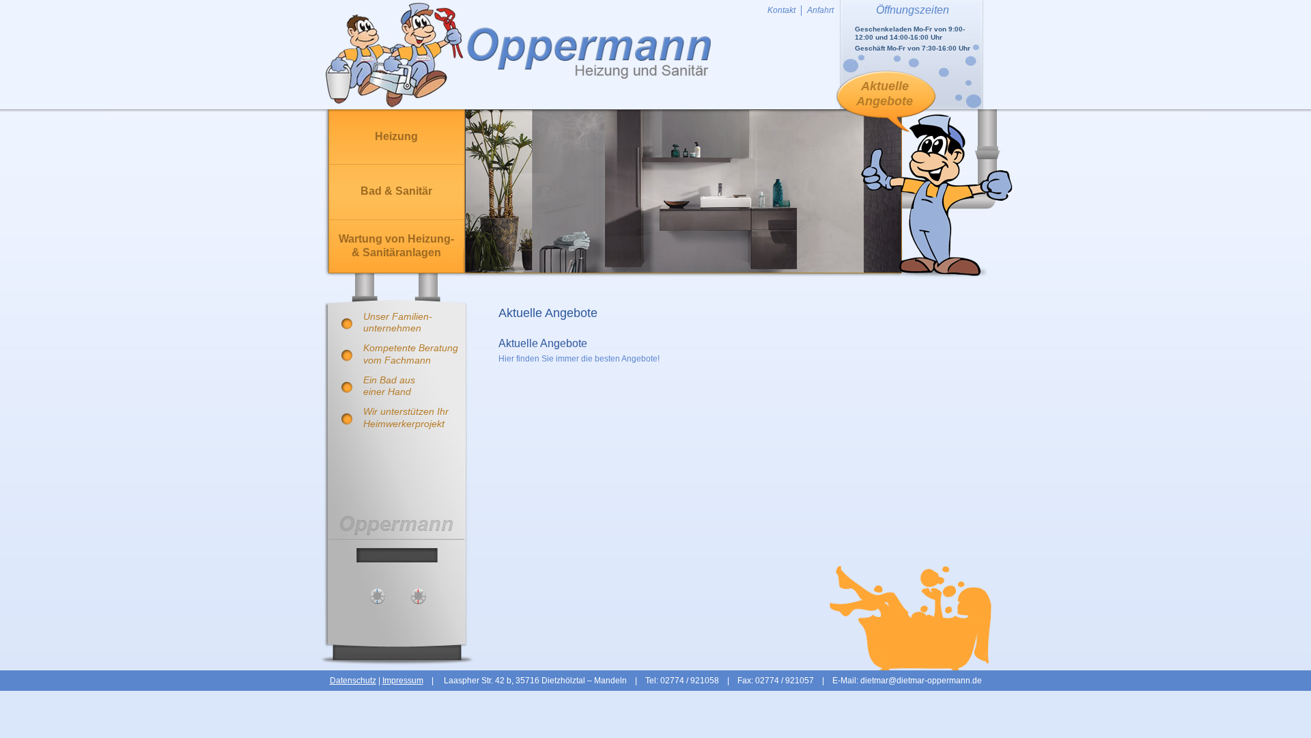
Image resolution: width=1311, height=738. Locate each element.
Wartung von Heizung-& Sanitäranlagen (396, 245)
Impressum (402, 680)
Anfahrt (820, 10)
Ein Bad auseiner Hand (389, 385)
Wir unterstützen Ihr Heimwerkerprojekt (406, 417)
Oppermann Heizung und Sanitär (518, 55)
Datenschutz (353, 680)
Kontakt (781, 10)
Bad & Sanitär (396, 191)
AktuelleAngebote (884, 93)
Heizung (396, 136)
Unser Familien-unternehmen (397, 322)
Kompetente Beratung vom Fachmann (410, 353)
